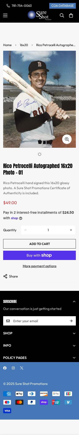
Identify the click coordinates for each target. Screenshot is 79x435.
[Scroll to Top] (71, 412)
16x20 (24, 45)
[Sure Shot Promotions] (39, 15)
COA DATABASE (62, 6)
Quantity (9, 230)
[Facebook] (5, 368)
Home (7, 45)
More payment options (39, 266)
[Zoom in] (67, 139)
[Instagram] (13, 368)
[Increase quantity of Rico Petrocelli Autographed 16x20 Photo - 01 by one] (71, 230)
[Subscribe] (71, 321)
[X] (21, 368)
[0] (71, 15)
